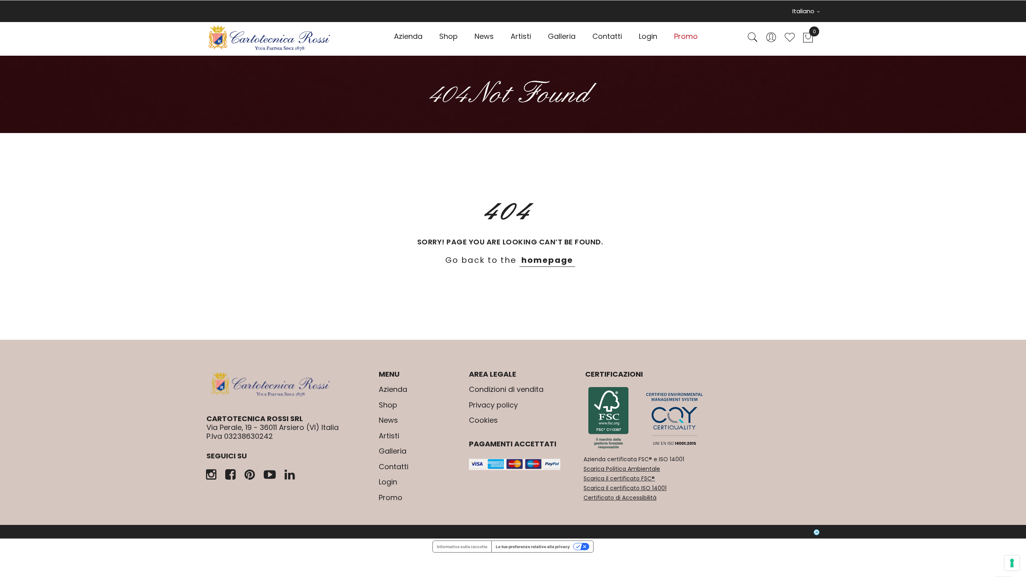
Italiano (804, 11)
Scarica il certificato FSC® (619, 478)
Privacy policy (493, 405)
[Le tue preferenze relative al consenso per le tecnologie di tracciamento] (1012, 563)
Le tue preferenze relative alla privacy (533, 546)
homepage (547, 260)
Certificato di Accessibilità (620, 498)
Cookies (483, 420)
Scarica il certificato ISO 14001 (625, 488)
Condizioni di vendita (506, 389)
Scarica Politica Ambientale (622, 469)
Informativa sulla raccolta (462, 546)
